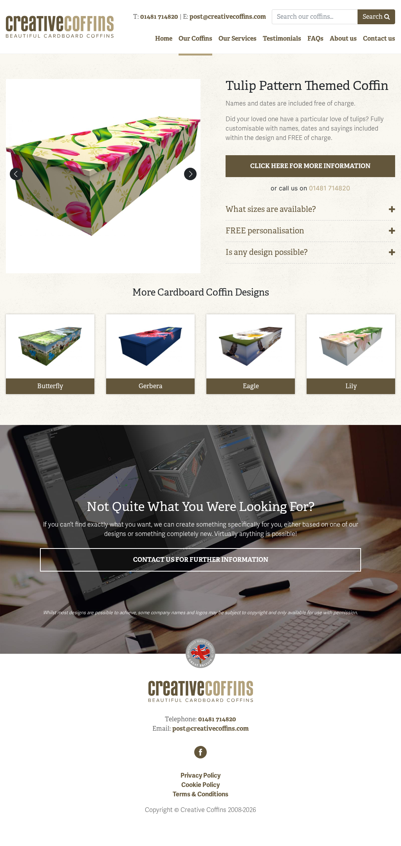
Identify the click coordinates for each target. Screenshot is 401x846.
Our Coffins (195, 38)
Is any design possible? (267, 252)
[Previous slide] (16, 174)
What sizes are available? (271, 209)
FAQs (315, 38)
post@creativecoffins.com (228, 17)
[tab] (310, 209)
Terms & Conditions (200, 794)
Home (163, 38)
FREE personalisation (265, 231)
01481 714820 (159, 17)
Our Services (237, 38)
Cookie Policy (200, 785)
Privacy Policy (200, 776)
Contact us (379, 38)
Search (373, 17)
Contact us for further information (200, 560)
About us (343, 38)
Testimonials (282, 38)
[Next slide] (190, 174)
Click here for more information (310, 166)
